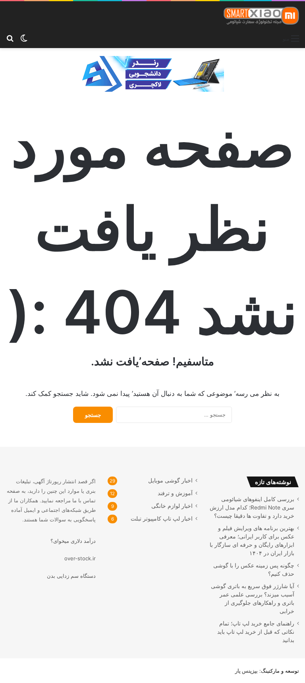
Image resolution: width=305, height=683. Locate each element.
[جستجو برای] (10, 38)
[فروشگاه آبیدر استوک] (152, 73)
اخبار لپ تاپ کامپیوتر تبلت (162, 518)
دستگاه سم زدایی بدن (71, 576)
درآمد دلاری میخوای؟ (73, 541)
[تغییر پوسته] (24, 38)
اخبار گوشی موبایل (170, 480)
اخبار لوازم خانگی (172, 506)
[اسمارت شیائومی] (261, 16)
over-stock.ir (80, 558)
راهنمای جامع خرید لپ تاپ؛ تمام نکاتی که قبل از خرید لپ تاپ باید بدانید (255, 631)
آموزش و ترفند (175, 493)
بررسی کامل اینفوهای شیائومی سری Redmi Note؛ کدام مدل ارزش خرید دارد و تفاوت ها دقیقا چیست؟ (252, 507)
